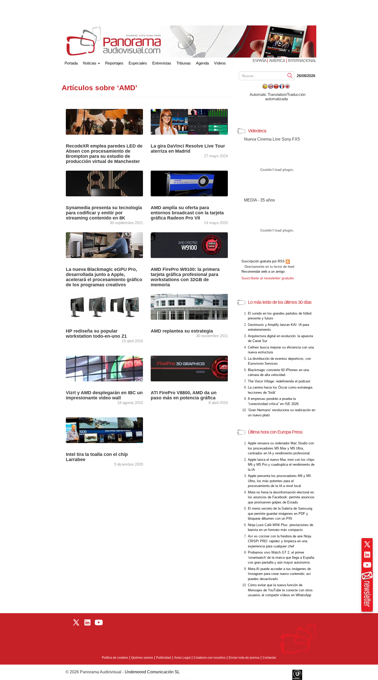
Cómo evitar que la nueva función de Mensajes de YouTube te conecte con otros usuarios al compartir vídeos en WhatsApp (280, 590)
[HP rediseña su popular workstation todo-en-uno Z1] (104, 306)
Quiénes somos (142, 657)
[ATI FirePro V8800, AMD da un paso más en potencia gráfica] (194, 368)
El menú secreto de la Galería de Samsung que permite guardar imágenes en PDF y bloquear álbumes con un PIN (280, 513)
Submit (290, 75)
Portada (71, 62)
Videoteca (257, 130)
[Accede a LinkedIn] (367, 554)
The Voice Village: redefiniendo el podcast (279, 381)
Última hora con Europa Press (275, 432)
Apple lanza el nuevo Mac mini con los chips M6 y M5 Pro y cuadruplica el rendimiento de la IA (281, 465)
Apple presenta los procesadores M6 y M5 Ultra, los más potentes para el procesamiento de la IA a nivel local (279, 481)
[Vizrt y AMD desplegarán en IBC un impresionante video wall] (109, 368)
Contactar (269, 657)
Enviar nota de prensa (244, 657)
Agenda (202, 63)
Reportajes (114, 63)
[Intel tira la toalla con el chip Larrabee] (109, 430)
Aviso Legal (182, 657)
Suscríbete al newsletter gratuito (267, 278)
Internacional (302, 60)
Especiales (138, 63)
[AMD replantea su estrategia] (194, 306)
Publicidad (163, 657)
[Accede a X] (367, 544)
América (277, 60)
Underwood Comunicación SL (152, 672)
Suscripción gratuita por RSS (263, 261)
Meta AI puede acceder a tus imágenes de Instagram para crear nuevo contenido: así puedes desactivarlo (279, 574)
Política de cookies (115, 657)
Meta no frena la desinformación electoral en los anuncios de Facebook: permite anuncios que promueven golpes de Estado (281, 497)
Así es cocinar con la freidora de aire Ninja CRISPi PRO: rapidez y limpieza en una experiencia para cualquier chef (279, 541)
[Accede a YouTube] (367, 565)
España (260, 60)
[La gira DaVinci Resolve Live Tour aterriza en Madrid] (189, 121)
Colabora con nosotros (210, 657)
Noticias (90, 63)
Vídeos (220, 63)
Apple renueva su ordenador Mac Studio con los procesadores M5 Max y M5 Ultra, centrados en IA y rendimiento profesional (281, 448)
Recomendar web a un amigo (263, 271)
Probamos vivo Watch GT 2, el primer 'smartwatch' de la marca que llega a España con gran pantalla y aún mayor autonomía (281, 557)
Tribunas (183, 63)
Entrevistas (161, 63)
